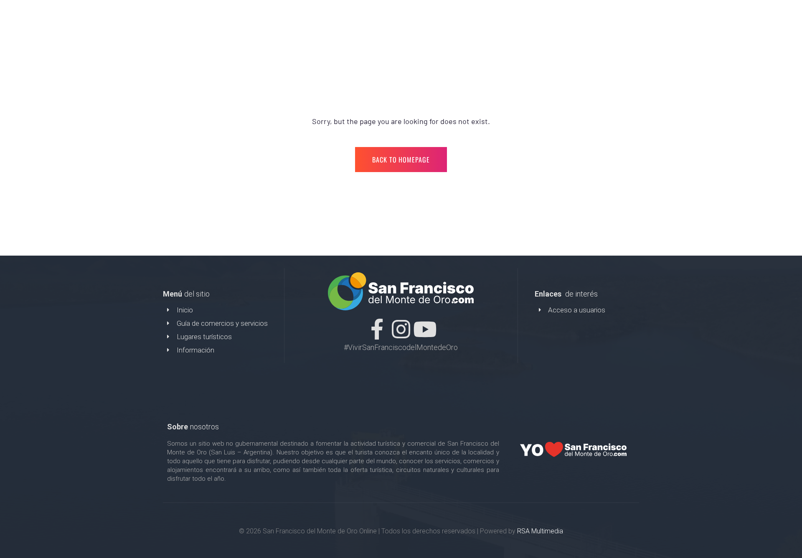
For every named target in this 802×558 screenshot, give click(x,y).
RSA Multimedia (540, 531)
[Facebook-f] (377, 329)
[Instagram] (401, 329)
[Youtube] (424, 329)
